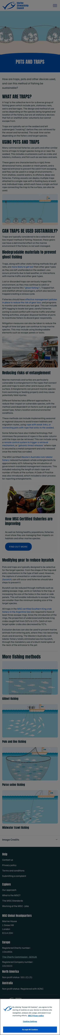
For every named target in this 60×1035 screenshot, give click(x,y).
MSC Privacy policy (36, 1015)
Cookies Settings (30, 1021)
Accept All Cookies (30, 1029)
